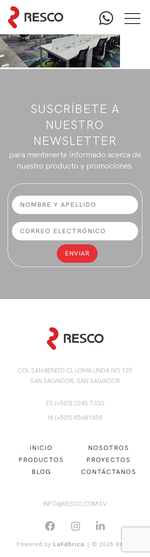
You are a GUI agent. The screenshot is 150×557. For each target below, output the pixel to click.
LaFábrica (68, 544)
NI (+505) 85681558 (75, 417)
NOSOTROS (108, 448)
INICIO (41, 448)
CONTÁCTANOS (108, 472)
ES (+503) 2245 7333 (75, 403)
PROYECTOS (108, 460)
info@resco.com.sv (75, 504)
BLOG (41, 472)
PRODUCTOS (41, 460)
